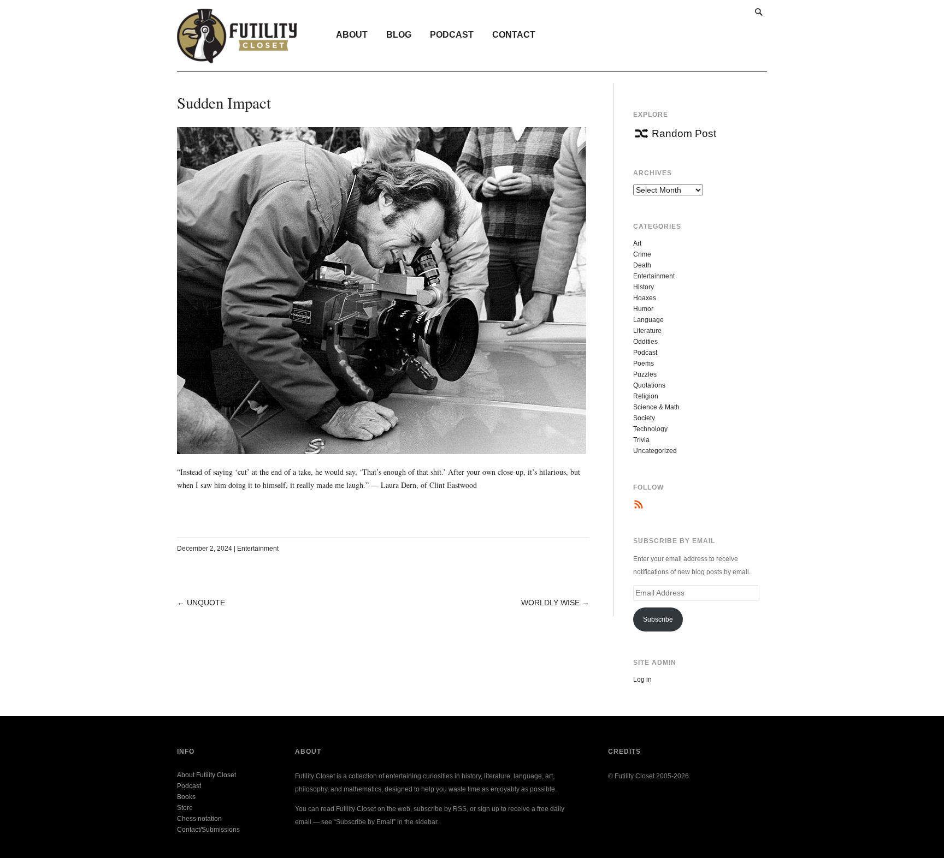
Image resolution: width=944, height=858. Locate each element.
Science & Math (656, 407)
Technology (650, 429)
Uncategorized (655, 451)
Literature (647, 331)
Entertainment (258, 548)
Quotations (649, 385)
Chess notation (199, 819)
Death (642, 265)
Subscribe (658, 619)
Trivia (641, 440)
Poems (643, 363)
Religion (645, 396)
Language (648, 320)
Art (637, 243)
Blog (398, 34)
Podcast (452, 34)
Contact (513, 34)
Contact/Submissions (208, 829)
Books (186, 797)
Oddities (645, 341)
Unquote (206, 602)
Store (185, 808)
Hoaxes (644, 298)
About (352, 34)
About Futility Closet (206, 775)
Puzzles (645, 374)
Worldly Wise (550, 602)
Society (644, 418)
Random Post (684, 133)
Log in (642, 679)
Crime (642, 254)
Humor (643, 309)
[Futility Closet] (237, 57)
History (643, 287)
